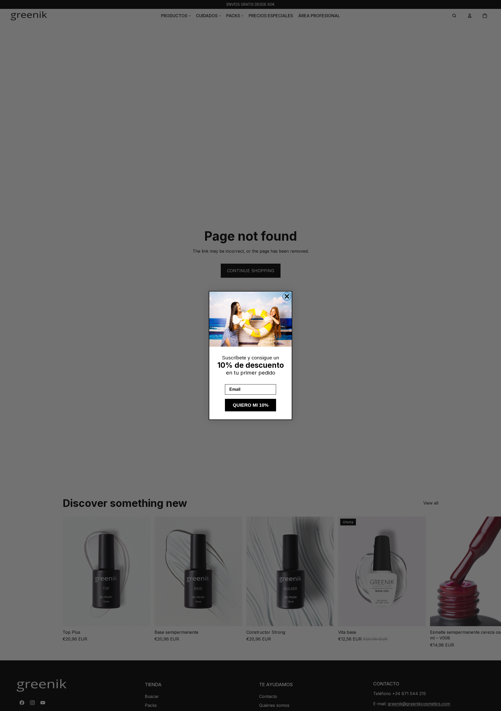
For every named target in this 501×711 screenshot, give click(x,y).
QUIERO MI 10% (251, 405)
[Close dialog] (287, 296)
